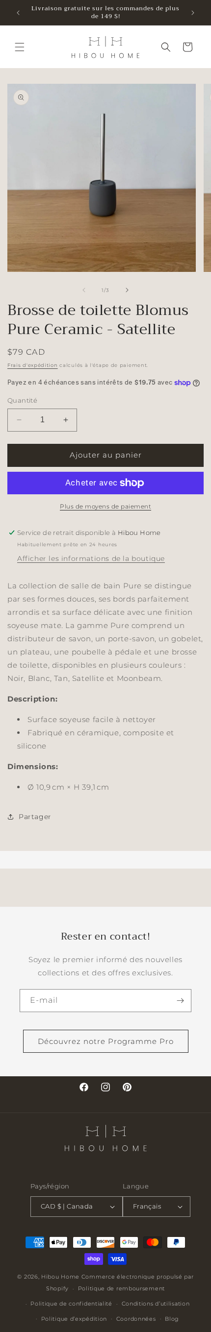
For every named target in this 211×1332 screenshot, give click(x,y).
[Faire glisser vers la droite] (127, 290)
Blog (172, 1318)
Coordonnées (136, 1318)
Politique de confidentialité (71, 1303)
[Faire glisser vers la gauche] (84, 290)
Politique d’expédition (74, 1318)
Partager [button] (35, 816)
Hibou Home (60, 1276)
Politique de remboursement (121, 1288)
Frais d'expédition (32, 365)
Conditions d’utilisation (156, 1303)
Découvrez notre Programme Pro (106, 1041)
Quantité (22, 400)
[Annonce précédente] (18, 13)
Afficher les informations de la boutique (91, 558)
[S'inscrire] (180, 1000)
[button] (19, 47)
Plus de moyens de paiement (105, 506)
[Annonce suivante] (193, 13)
